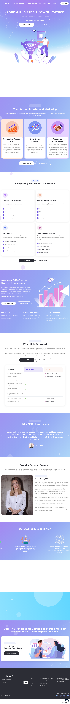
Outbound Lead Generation (17, 3)
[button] (50, 3)
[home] (5, 3)
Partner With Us (26, 163)
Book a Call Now (43, 91)
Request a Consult (11, 653)
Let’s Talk (26, 360)
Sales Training (42, 3)
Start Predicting (8, 303)
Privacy (32, 680)
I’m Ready (26, 612)
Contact (32, 678)
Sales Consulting (32, 3)
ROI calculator (43, 685)
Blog (32, 683)
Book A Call (64, 3)
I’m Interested (26, 260)
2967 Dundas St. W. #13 (63, 679)
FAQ (31, 685)
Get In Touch (43, 24)
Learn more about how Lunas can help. (13, 296)
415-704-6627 (60, 681)
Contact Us (56, 3)
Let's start (35, 583)
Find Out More (26, 91)
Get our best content (6, 679)
